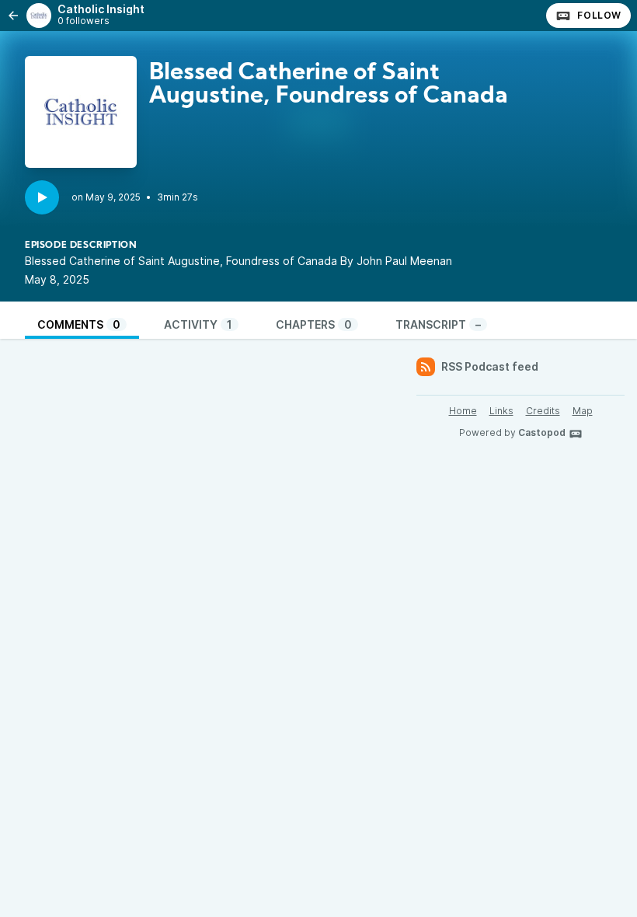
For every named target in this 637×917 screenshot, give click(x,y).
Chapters (314, 324)
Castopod (542, 432)
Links (501, 411)
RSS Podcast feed (489, 366)
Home (463, 411)
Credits (543, 411)
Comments (78, 324)
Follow (599, 15)
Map (583, 411)
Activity (198, 324)
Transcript (438, 324)
